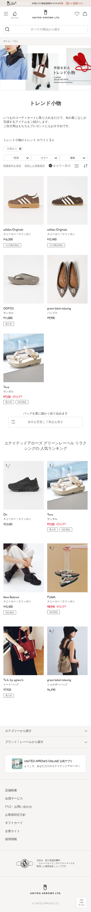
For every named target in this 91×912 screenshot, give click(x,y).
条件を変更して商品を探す (45, 422)
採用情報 (11, 839)
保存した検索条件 (35, 166)
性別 (16, 158)
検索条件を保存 (12, 166)
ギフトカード (14, 823)
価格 (72, 158)
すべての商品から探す (45, 29)
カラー (44, 158)
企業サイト (12, 831)
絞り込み (82, 905)
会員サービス (14, 798)
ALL (16, 41)
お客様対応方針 (15, 815)
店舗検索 (11, 790)
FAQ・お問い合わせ (18, 807)
